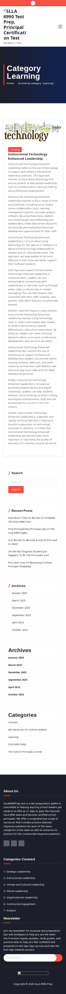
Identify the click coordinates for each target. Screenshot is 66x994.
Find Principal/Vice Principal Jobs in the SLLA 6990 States (31, 530)
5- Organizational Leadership (21, 897)
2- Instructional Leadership (19, 878)
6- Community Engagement (19, 904)
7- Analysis (10, 910)
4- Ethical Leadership (16, 891)
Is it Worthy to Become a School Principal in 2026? (32, 542)
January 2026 (19, 593)
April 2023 (18, 622)
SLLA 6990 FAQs (17, 744)
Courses (13, 722)
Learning (14, 149)
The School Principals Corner (25, 751)
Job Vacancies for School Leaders (27, 729)
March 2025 (19, 600)
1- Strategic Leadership (17, 871)
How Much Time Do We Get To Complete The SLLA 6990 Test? (31, 519)
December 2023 (21, 607)
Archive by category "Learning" (36, 83)
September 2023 (21, 615)
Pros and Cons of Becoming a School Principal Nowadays (30, 564)
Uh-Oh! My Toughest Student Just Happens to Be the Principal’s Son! (28, 553)
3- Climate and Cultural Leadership (24, 884)
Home (10, 83)
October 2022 (20, 629)
